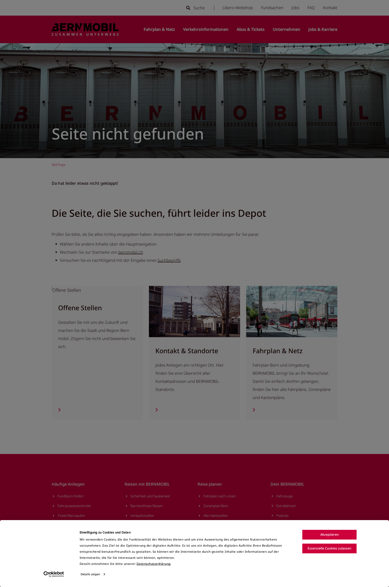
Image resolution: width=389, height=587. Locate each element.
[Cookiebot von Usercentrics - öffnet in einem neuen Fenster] (54, 574)
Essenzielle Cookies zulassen (329, 548)
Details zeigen (90, 574)
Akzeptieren (329, 534)
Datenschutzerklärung (154, 564)
